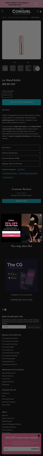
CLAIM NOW (11, 235)
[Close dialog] (40, 215)
